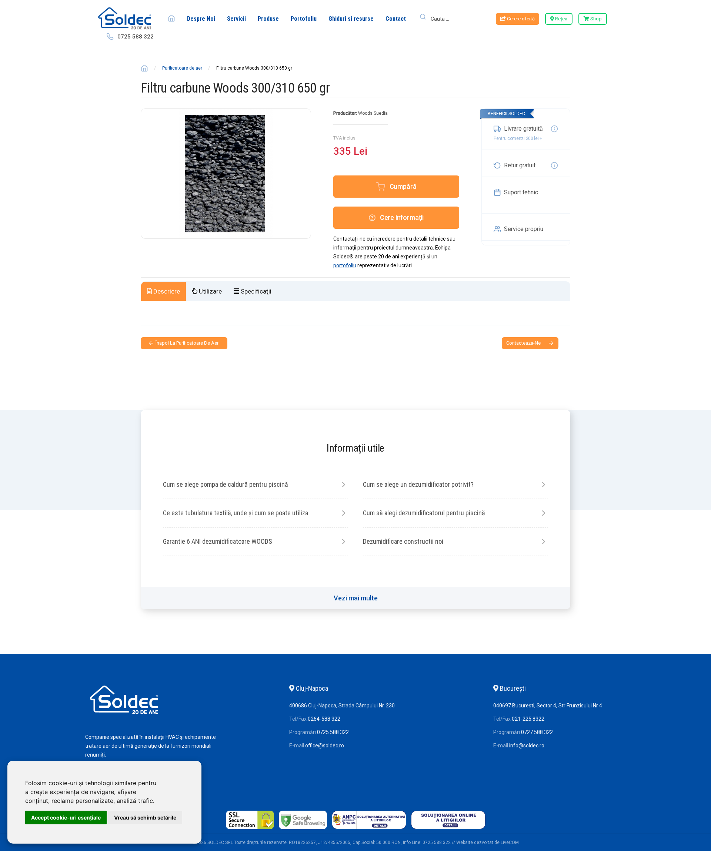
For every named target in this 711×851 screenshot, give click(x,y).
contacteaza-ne (523, 343)
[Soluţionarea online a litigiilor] (448, 829)
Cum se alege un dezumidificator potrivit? (418, 484)
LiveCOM (510, 842)
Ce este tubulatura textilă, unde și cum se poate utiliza (235, 513)
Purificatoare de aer (182, 68)
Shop (595, 18)
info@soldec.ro (526, 745)
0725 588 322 (135, 36)
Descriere (166, 291)
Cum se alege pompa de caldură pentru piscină (225, 484)
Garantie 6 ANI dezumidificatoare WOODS (217, 541)
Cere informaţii (402, 217)
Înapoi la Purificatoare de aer (187, 343)
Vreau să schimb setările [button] (145, 817)
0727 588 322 (537, 732)
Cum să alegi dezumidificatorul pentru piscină (424, 513)
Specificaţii (255, 291)
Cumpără (403, 186)
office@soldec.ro (324, 745)
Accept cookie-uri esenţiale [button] (66, 817)
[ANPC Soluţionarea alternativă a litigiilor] (369, 829)
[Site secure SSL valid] (250, 829)
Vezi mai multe (356, 598)
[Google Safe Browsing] (303, 829)
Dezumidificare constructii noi (403, 541)
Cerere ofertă (520, 18)
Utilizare (209, 291)
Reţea (560, 18)
